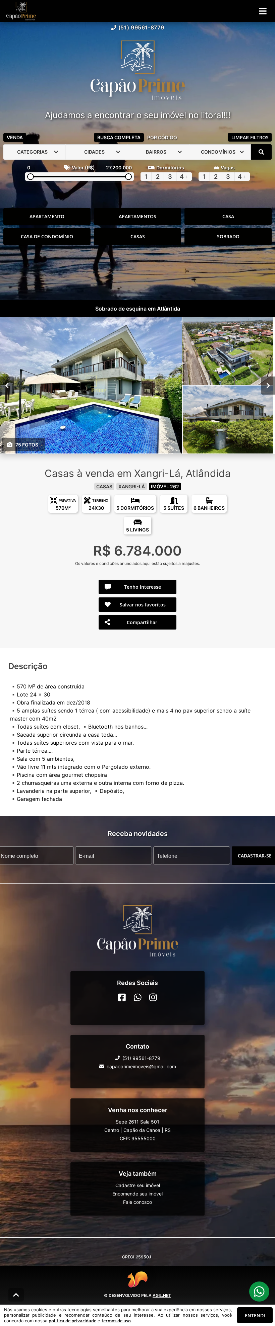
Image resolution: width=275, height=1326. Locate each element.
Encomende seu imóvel (137, 1193)
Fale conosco (137, 1202)
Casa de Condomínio (47, 236)
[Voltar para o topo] (16, 1295)
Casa (228, 216)
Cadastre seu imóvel (137, 1185)
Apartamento (47, 216)
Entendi (255, 1315)
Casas (137, 236)
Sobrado (228, 236)
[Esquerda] (7, 385)
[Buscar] (261, 152)
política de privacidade (72, 1321)
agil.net (162, 1295)
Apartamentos (137, 216)
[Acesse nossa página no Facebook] (122, 997)
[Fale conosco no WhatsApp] (138, 997)
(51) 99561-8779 (141, 27)
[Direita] (268, 385)
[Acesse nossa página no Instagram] (153, 997)
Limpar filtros (250, 137)
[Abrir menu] (263, 11)
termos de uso (116, 1321)
